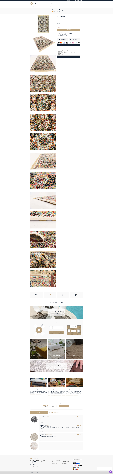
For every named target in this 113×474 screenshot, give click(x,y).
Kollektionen (54, 6)
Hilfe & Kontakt (43, 459)
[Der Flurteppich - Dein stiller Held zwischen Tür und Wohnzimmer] (38, 382)
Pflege (52, 461)
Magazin (69, 6)
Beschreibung (60, 45)
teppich (60, 395)
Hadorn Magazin (56, 375)
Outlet (41, 0)
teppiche (63, 395)
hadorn (54, 395)
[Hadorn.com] (35, 3)
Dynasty (62, 48)
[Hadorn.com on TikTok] (80, 0)
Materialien (53, 459)
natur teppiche (76, 395)
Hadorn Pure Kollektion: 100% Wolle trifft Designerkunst (74, 389)
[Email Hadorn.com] (74, 0)
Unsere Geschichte (33, 0)
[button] (55, 452)
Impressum (42, 461)
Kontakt (38, 0)
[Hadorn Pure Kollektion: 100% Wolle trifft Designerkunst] (74, 382)
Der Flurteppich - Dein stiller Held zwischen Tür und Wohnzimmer (37, 389)
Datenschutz (64, 460)
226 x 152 (58, 25)
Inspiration (64, 6)
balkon (49, 395)
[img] (51, 412)
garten (52, 395)
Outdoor (59, 6)
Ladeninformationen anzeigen (62, 36)
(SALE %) (49, 6)
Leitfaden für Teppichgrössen (56, 460)
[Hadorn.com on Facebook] (76, 0)
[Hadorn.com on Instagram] (77, 0)
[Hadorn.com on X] (82, 0)
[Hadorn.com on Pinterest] (79, 0)
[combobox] (57, 3)
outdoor (57, 395)
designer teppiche (68, 395)
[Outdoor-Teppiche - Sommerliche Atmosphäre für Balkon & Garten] (56, 382)
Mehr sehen (56, 313)
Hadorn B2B (43, 460)
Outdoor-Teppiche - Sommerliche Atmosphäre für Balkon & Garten (55, 389)
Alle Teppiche (33, 6)
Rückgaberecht (64, 463)
